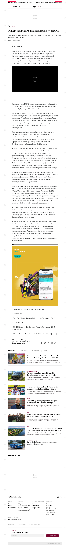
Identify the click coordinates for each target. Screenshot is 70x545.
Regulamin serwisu (23, 507)
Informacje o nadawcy (24, 509)
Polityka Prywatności (23, 504)
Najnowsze (35, 350)
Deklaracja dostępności (24, 510)
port (39, 7)
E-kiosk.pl (48, 504)
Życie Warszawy (50, 514)
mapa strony (11, 524)
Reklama (35, 504)
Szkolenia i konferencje (14, 519)
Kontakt (10, 505)
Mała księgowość (51, 509)
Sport (13, 26)
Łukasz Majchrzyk (17, 46)
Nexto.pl (48, 507)
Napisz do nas (12, 507)
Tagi (45, 350)
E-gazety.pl (49, 505)
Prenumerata (36, 507)
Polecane (24, 350)
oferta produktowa (34, 524)
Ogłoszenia (36, 505)
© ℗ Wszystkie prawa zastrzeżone (21, 341)
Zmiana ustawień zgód (24, 505)
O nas (9, 504)
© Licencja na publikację (19, 340)
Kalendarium (22, 524)
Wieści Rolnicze (50, 512)
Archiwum (35, 509)
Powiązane (11, 350)
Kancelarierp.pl (50, 510)
